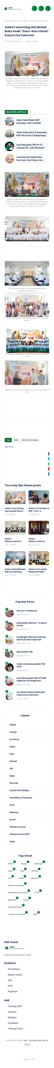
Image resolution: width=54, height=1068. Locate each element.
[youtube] (31, 1052)
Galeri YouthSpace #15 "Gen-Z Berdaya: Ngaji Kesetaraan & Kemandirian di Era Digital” (39, 509)
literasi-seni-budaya (20, 21)
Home (7, 21)
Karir (10, 985)
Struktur (12, 1011)
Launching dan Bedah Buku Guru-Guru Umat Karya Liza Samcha (29, 159)
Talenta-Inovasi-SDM (19, 834)
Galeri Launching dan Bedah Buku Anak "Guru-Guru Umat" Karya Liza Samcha (14, 509)
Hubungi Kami (15, 1028)
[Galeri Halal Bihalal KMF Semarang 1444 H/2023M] (9, 121)
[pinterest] (21, 1052)
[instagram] (26, 1052)
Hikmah (13, 761)
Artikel (12, 724)
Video (12, 841)
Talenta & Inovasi (17, 827)
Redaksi (12, 1017)
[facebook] (7, 1052)
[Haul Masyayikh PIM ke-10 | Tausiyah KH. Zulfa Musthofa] (9, 146)
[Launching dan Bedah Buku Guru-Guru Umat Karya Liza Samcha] (9, 158)
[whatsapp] (16, 1052)
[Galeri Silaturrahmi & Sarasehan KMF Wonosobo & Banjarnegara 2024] (9, 134)
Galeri (16, 440)
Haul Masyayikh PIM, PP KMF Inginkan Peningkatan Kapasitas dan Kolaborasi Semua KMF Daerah (31, 679)
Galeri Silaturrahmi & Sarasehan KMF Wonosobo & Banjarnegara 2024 (31, 134)
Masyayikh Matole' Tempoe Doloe (32, 624)
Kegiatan (12, 991)
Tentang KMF (15, 1006)
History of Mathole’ (27, 610)
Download (14, 739)
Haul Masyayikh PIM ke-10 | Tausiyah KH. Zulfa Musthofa (30, 146)
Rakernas (13, 812)
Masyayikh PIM (25, 651)
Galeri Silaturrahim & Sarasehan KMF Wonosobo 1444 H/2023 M (37, 540)
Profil (12, 805)
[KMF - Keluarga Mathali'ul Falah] (12, 8)
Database (13, 1023)
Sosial (12, 819)
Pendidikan (14, 969)
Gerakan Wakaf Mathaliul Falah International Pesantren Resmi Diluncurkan (31, 693)
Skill (10, 980)
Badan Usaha (15, 974)
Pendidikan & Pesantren (20, 797)
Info (11, 768)
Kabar (12, 776)
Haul (11, 754)
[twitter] (12, 1052)
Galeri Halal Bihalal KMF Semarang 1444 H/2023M (28, 121)
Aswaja (13, 732)
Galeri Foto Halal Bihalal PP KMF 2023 (38, 570)
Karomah (13, 783)
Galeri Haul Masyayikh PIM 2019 (31, 665)
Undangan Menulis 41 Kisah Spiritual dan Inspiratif (31, 638)
